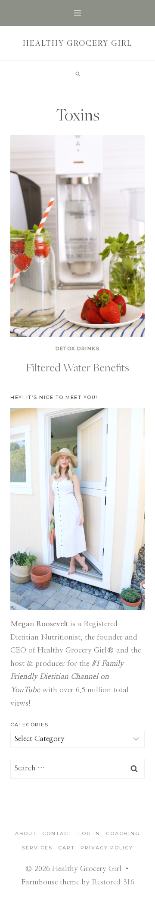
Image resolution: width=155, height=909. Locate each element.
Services (37, 848)
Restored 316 (113, 882)
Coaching (123, 833)
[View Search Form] (77, 74)
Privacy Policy (107, 848)
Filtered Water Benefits (77, 367)
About (26, 833)
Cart (66, 848)
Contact (57, 833)
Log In (89, 833)
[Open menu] (78, 12)
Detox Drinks (77, 348)
